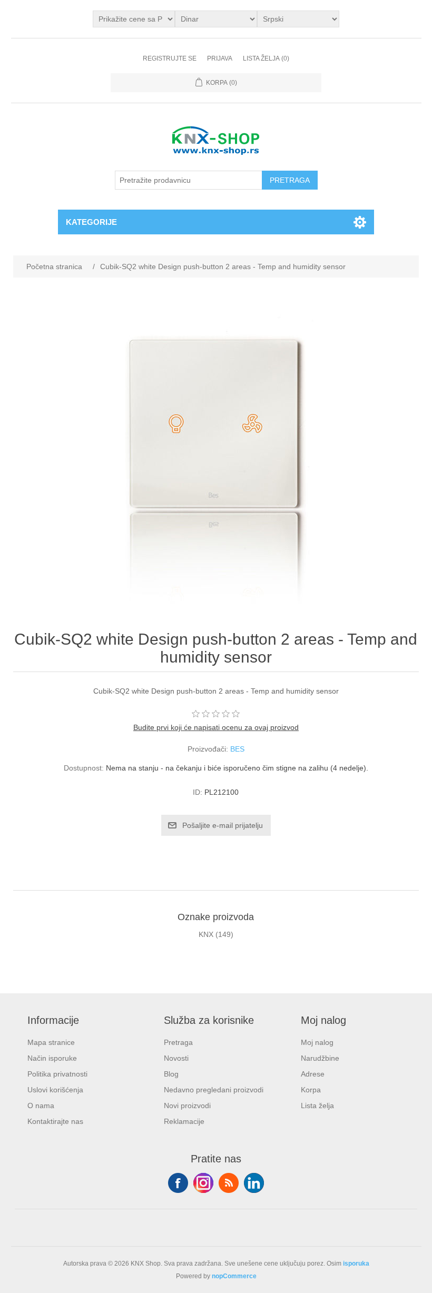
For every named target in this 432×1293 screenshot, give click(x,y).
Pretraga (178, 1042)
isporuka (356, 1263)
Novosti (176, 1058)
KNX (206, 934)
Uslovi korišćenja (55, 1089)
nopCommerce (234, 1276)
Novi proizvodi (187, 1105)
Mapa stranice (51, 1042)
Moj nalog (317, 1042)
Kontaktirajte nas (55, 1121)
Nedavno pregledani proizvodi (213, 1089)
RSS (229, 1183)
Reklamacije (184, 1121)
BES (237, 749)
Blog (171, 1074)
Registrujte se (170, 58)
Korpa (311, 1089)
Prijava (219, 58)
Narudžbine (320, 1058)
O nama (40, 1105)
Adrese (313, 1074)
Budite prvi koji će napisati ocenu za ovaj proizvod (216, 727)
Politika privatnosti (57, 1074)
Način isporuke (52, 1058)
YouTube (254, 1183)
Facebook (178, 1183)
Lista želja (317, 1105)
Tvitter (203, 1183)
